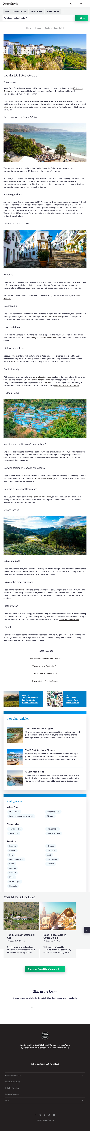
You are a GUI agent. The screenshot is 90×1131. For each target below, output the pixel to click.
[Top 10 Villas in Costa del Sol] (21, 930)
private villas (9, 107)
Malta (11, 877)
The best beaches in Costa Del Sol (45, 658)
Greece (50, 846)
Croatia (50, 863)
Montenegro (14, 881)
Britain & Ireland (16, 859)
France (12, 850)
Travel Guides (53, 11)
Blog (7, 11)
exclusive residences (52, 316)
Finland (12, 872)
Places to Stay (19, 11)
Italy (11, 855)
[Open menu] (85, 3)
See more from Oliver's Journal (43, 969)
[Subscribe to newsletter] (59, 1006)
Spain (47, 28)
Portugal (51, 850)
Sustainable (52, 829)
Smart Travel (36, 11)
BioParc (48, 382)
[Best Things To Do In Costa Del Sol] (58, 930)
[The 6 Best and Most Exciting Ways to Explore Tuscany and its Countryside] (23, 699)
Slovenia (13, 886)
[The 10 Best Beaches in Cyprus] (45, 733)
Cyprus (12, 868)
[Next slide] (87, 930)
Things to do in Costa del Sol (66, 385)
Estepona (15, 361)
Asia (49, 855)
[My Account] (81, 3)
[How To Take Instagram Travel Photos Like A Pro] (66, 699)
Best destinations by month (21, 816)
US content (14, 811)
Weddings (13, 833)
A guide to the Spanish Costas (45, 681)
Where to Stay (53, 811)
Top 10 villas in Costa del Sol (45, 673)
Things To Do (15, 829)
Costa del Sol (59, 28)
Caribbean (52, 859)
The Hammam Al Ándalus (40, 497)
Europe (38, 28)
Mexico (50, 816)
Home (28, 28)
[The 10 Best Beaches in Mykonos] (45, 755)
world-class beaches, (41, 377)
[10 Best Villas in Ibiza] (45, 777)
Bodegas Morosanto (43, 478)
